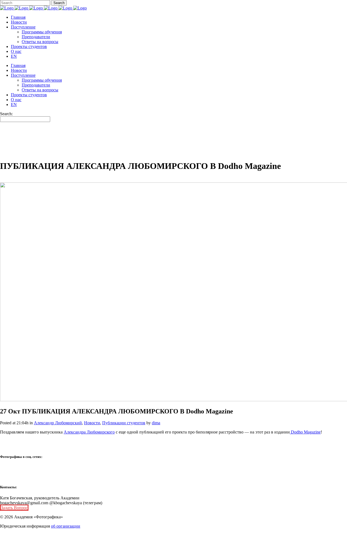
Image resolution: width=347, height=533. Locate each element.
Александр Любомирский (58, 422)
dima (156, 422)
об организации (65, 526)
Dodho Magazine (305, 432)
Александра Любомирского (89, 432)
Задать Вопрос (14, 507)
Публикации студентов (123, 422)
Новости (92, 422)
